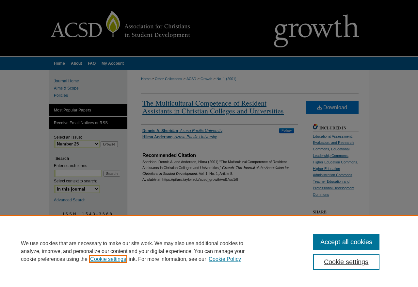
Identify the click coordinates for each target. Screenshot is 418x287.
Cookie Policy (225, 259)
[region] (209, 251)
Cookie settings (108, 259)
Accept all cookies (346, 241)
